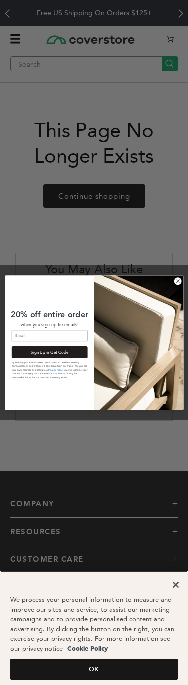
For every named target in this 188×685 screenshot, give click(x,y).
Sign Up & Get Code (49, 351)
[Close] (176, 585)
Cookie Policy (86, 649)
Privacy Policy (55, 369)
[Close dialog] (178, 281)
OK (94, 669)
